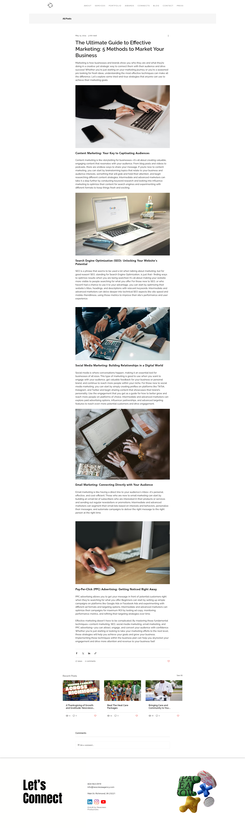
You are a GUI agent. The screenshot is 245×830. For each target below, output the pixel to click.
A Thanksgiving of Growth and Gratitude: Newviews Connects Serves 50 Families (79, 706)
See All (180, 675)
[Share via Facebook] (76, 653)
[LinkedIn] (89, 801)
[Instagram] (96, 801)
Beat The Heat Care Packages (117, 706)
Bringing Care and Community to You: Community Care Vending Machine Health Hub (162, 706)
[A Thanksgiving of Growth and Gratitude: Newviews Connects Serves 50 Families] (81, 690)
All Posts (67, 18)
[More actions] (168, 35)
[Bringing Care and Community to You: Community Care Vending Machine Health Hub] (164, 690)
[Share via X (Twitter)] (83, 653)
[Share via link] (95, 653)
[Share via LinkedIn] (89, 653)
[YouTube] (103, 801)
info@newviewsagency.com (101, 787)
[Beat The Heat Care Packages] (122, 690)
